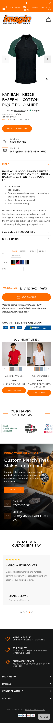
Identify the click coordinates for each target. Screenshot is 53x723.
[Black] (12, 369)
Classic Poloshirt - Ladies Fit (39, 385)
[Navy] (20, 369)
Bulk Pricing (10, 239)
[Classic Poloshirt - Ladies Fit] (39, 354)
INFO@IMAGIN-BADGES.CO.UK (28, 151)
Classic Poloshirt (14, 384)
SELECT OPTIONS (17, 128)
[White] (7, 369)
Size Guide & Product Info (18, 232)
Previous (4, 369)
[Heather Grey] (16, 369)
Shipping (6, 120)
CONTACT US (14, 489)
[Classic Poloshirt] (14, 354)
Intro (5, 164)
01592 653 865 (18, 142)
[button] (21, 612)
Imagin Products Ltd (35, 710)
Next (48, 369)
